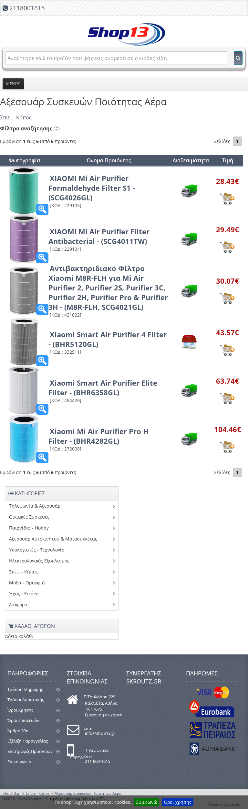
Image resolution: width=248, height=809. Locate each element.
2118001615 (27, 8)
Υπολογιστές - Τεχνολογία (37, 550)
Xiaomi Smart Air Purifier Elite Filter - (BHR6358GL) (102, 387)
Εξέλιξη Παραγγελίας (27, 741)
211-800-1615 (97, 761)
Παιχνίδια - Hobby (29, 528)
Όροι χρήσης (177, 802)
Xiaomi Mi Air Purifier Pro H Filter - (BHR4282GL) (98, 436)
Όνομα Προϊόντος (109, 160)
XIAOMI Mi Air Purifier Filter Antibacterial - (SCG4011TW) (99, 236)
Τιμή (227, 160)
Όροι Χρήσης (20, 710)
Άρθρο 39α (17, 730)
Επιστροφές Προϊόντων (30, 751)
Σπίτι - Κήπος (16, 117)
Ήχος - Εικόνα (24, 594)
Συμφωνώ (146, 802)
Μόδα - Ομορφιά (27, 583)
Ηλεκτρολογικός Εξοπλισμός (39, 561)
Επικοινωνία (19, 761)
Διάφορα (18, 605)
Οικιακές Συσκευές (29, 517)
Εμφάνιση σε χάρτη (103, 715)
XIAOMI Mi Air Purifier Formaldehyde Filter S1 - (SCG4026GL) (91, 187)
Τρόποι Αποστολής (25, 700)
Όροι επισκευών (23, 720)
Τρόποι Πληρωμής (25, 689)
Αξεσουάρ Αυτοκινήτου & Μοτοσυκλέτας (53, 539)
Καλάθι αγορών (34, 626)
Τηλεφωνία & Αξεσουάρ (34, 506)
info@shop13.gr (100, 733)
